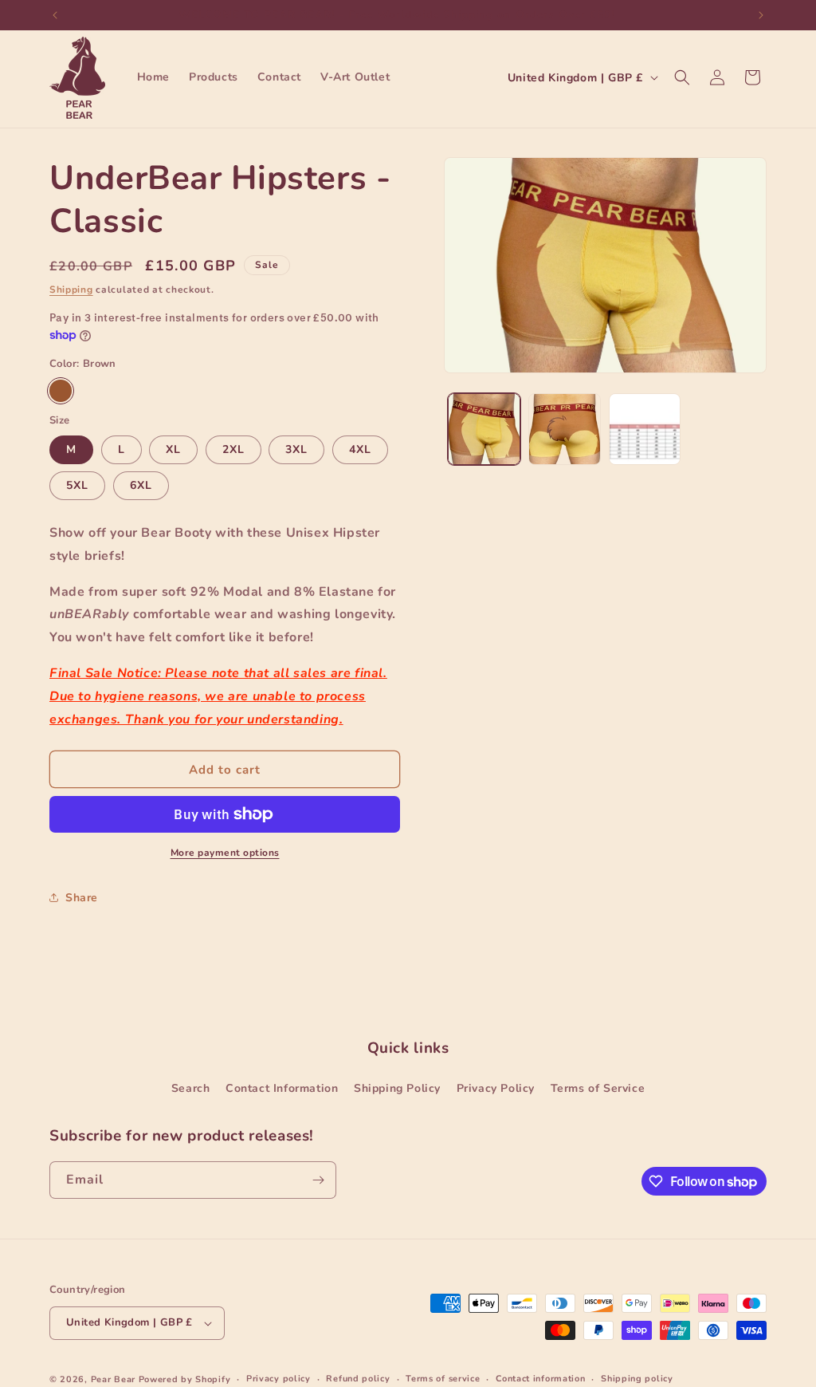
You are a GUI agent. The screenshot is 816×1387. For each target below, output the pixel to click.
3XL (296, 449)
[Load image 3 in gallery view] (645, 429)
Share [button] (81, 897)
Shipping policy (637, 1379)
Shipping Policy (397, 1088)
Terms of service (443, 1379)
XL (173, 449)
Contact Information (282, 1088)
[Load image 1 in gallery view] (484, 429)
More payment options (225, 852)
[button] (682, 77)
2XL (233, 449)
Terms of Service (598, 1088)
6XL (141, 485)
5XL (77, 485)
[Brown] (60, 391)
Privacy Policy (496, 1088)
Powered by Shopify (185, 1379)
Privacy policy (278, 1379)
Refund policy (358, 1379)
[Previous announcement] (55, 15)
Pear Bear (113, 1379)
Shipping (71, 289)
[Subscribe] (317, 1180)
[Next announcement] (761, 15)
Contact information (540, 1379)
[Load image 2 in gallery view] (564, 429)
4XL (360, 449)
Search (190, 1088)
